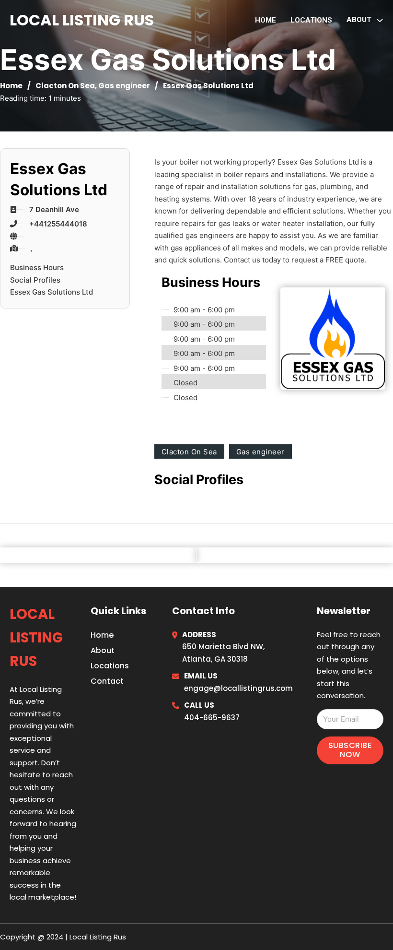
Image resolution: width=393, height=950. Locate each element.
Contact (107, 681)
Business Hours (37, 267)
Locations (311, 20)
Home (265, 20)
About (103, 650)
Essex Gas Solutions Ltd (51, 292)
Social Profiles (35, 280)
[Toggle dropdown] (379, 20)
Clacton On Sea (65, 86)
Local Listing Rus (82, 20)
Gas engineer (124, 86)
